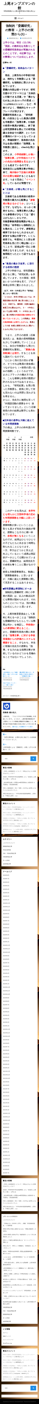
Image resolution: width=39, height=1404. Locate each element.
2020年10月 (6, 1120)
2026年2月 (6, 896)
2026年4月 (6, 889)
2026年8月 (6, 875)
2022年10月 (6, 1036)
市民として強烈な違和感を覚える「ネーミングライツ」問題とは (19, 1241)
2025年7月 (6, 920)
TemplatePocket (19, 1401)
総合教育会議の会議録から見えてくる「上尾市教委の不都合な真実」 (19, 1303)
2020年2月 (6, 1148)
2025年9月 (6, 913)
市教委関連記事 (15, 696)
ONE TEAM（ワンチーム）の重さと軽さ (9, 684)
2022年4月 (6, 1057)
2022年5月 (6, 1054)
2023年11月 (6, 991)
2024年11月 (6, 948)
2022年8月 (6, 1043)
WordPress (33, 1401)
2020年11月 (6, 1117)
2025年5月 (6, 927)
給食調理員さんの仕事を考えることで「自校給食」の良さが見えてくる (19, 1286)
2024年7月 (6, 963)
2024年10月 (6, 952)
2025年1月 (6, 941)
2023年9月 (6, 998)
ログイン (5, 1332)
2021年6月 (6, 1092)
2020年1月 (6, 1152)
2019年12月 (6, 1155)
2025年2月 (6, 938)
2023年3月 (6, 1019)
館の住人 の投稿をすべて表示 (22, 727)
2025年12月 (6, 903)
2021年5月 (6, 1096)
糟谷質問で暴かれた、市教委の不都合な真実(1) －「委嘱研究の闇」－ (27, 674)
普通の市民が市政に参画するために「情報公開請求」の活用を (19, 1230)
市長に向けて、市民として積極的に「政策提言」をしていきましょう (19, 1247)
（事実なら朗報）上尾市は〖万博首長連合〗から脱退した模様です (19, 1275)
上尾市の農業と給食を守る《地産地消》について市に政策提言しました (19, 1235)
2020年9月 (6, 1124)
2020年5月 (6, 1138)
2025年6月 (6, 924)
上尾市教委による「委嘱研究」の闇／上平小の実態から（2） (10, 674)
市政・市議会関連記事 (9, 853)
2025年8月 (6, 917)
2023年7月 (6, 1004)
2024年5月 (6, 970)
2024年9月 (6, 955)
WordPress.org (7, 1343)
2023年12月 (6, 987)
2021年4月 (6, 1099)
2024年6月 (6, 966)
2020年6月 (6, 1134)
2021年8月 (6, 1085)
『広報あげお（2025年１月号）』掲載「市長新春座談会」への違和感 (19, 1224)
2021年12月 (6, 1071)
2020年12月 (6, 1113)
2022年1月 (6, 1068)
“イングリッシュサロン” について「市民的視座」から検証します (19, 1291)
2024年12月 (6, 945)
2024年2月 (6, 980)
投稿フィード (7, 1336)
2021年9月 (6, 1082)
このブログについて (9, 843)
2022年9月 (6, 1039)
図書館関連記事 (7, 846)
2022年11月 (6, 1033)
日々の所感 (6, 860)
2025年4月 (6, 931)
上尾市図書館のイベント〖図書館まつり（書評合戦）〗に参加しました (19, 1269)
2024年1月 (6, 983)
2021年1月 (6, 1110)
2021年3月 (6, 1103)
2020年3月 (6, 1145)
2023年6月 (6, 1008)
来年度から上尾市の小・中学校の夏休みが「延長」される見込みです (19, 1280)
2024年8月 (6, 959)
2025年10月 (6, 910)
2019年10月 (6, 1162)
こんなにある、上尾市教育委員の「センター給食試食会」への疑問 (19, 1258)
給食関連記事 (7, 864)
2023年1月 (6, 1026)
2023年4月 (6, 1015)
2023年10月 (6, 994)
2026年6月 (6, 882)
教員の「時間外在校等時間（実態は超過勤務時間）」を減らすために (19, 1252)
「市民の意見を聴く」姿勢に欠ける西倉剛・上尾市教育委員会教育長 (19, 1263)
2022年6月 (6, 1050)
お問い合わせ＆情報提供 (10, 1216)
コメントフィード (8, 1339)
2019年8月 (6, 1169)
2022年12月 (6, 1029)
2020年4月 (6, 1141)
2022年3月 (6, 1061)
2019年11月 (6, 1159)
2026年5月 (6, 885)
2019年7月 (6, 1173)
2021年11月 (6, 1075)
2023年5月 (6, 1011)
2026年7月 (6, 878)
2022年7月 (6, 1047)
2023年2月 (6, 1022)
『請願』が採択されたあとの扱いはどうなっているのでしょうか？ (19, 1297)
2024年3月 (6, 976)
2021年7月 (6, 1089)
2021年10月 (6, 1078)
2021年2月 (6, 1106)
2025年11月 (6, 906)
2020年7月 (6, 1131)
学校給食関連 (7, 850)
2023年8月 (6, 1001)
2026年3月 (6, 892)
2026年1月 (6, 899)
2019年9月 (6, 1166)
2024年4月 (6, 973)
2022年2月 (6, 1064)
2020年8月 (6, 1127)
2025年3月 (6, 935)
